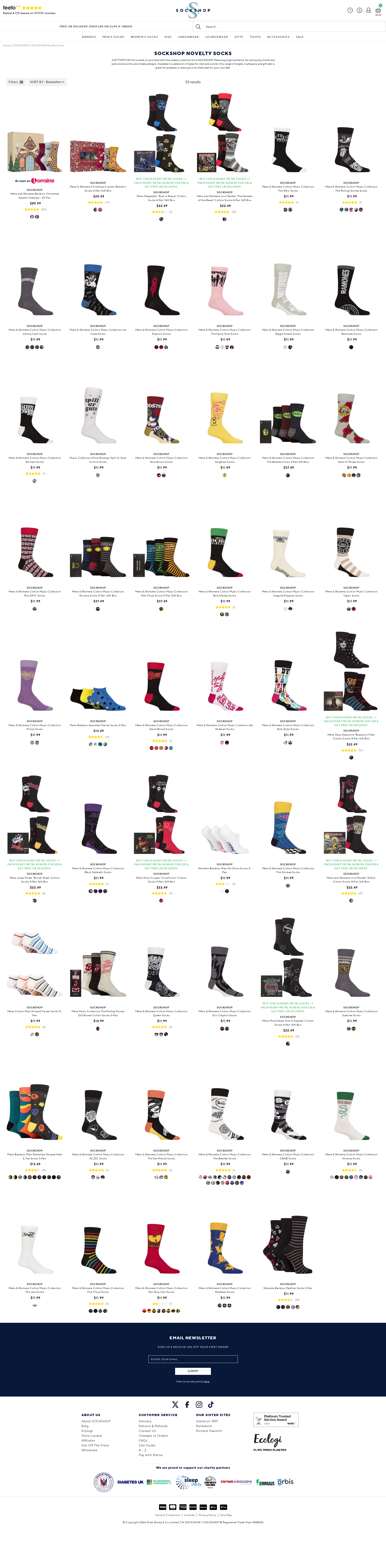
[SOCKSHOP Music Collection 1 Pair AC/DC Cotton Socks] (98, 1102)
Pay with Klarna (151, 1455)
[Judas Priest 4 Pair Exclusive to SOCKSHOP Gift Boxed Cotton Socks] (34, 816)
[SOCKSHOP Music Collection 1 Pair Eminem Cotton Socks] (34, 405)
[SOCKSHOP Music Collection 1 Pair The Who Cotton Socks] (288, 134)
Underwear (188, 37)
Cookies (189, 1515)
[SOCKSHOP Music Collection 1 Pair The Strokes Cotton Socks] (288, 816)
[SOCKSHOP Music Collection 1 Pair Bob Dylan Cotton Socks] (288, 672)
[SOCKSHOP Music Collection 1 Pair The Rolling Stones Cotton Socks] (351, 134)
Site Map (226, 1515)
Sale (300, 37)
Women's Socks (144, 37)
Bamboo (89, 37)
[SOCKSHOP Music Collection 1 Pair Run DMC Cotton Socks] (34, 539)
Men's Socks (113, 37)
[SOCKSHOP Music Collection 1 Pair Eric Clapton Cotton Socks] (224, 959)
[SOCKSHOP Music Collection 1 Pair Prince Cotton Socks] (34, 672)
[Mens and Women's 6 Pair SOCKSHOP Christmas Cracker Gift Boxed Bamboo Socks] (98, 134)
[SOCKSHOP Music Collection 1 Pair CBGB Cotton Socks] (288, 1102)
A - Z (143, 1450)
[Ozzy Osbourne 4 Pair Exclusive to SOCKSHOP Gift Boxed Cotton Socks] (351, 672)
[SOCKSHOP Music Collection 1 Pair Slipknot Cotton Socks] (161, 277)
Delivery (145, 1421)
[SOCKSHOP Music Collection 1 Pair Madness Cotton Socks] (224, 1235)
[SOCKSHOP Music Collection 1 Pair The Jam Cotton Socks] (34, 1235)
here (206, 1381)
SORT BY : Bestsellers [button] (46, 82)
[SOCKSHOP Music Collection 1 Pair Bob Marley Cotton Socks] (224, 539)
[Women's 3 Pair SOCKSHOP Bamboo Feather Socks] (288, 1235)
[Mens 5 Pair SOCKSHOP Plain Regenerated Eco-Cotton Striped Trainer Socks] (34, 959)
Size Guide (147, 1445)
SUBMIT (193, 1371)
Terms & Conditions (167, 1515)
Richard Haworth (209, 1431)
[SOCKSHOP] (193, 10)
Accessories (278, 37)
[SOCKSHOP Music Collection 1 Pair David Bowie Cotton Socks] (161, 672)
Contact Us (147, 1431)
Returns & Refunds (153, 1426)
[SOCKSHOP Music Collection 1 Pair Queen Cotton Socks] (161, 959)
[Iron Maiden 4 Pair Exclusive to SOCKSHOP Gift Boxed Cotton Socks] (351, 816)
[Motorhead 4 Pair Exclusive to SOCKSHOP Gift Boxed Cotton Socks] (288, 959)
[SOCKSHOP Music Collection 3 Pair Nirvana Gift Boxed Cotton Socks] (98, 539)
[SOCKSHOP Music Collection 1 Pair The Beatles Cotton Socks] (224, 1102)
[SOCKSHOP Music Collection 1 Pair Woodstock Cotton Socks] (161, 405)
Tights (255, 37)
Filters (13, 82)
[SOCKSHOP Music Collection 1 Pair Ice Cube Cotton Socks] (98, 277)
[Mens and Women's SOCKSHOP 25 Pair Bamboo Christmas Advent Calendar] (34, 134)
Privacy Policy (207, 1515)
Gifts (238, 37)
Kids (168, 37)
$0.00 (378, 14)
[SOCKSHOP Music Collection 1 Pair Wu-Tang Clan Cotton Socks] (161, 1235)
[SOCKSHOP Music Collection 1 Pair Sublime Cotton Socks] (351, 959)
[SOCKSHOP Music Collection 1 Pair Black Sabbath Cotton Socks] (98, 816)
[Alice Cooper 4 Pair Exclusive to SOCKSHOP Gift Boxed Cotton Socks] (161, 816)
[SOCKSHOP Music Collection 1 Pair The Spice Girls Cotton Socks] (224, 277)
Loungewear (216, 37)
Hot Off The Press (95, 1445)
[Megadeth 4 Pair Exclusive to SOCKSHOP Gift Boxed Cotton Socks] (161, 134)
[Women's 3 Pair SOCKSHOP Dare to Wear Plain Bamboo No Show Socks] (224, 816)
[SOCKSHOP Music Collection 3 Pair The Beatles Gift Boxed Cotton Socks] (288, 405)
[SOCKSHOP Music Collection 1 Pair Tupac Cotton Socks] (351, 539)
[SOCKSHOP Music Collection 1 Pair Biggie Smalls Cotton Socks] (288, 277)
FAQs (143, 1441)
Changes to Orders (153, 1436)
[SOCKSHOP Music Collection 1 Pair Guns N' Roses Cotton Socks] (351, 405)
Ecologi (87, 1431)
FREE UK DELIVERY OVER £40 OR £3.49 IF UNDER (96, 26)
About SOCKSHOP (96, 1421)
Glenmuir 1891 (207, 1421)
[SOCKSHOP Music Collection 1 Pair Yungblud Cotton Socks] (224, 405)
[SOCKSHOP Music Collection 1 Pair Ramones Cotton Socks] (351, 277)
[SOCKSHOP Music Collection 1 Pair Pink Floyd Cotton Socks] (98, 1235)
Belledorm (204, 1426)
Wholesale (89, 1450)
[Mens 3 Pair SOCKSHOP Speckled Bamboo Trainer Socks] (98, 672)
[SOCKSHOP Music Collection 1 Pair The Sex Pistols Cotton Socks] (161, 1102)
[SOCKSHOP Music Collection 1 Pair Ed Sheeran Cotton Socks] (224, 672)
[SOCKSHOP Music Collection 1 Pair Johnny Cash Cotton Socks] (34, 277)
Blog (84, 1426)
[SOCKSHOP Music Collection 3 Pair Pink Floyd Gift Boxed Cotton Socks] (161, 539)
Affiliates (88, 1441)
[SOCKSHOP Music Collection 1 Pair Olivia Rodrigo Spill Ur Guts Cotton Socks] (98, 405)
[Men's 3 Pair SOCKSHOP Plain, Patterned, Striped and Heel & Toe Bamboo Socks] (34, 1102)
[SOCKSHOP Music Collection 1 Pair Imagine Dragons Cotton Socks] (288, 539)
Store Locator (92, 1436)
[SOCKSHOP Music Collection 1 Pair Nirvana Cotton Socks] (351, 1102)
